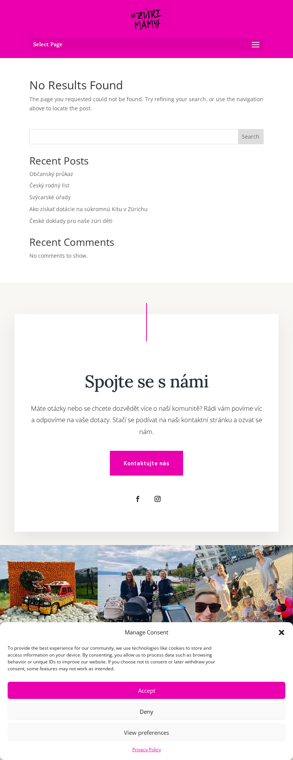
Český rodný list (49, 185)
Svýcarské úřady (50, 197)
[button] (281, 632)
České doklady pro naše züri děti (71, 220)
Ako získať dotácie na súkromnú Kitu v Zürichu (88, 209)
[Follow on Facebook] (137, 499)
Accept (146, 690)
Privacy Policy (146, 749)
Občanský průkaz (51, 173)
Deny (146, 711)
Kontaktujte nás (146, 463)
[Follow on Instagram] (157, 499)
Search (250, 136)
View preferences (146, 732)
